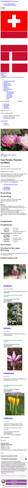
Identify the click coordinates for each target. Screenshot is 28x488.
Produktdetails (7, 188)
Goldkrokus (8, 418)
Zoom (2, 154)
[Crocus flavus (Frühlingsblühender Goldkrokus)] (15, 415)
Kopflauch (8, 286)
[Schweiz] (14, 30)
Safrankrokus (9, 373)
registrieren (5, 254)
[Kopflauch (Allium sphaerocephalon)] (15, 282)
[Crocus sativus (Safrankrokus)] (15, 370)
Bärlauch (7, 328)
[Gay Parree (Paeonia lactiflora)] (8, 154)
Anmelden (6, 106)
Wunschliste (6, 105)
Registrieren (6, 108)
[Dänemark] (14, 71)
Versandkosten (14, 182)
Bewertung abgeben (5, 166)
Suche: (2, 101)
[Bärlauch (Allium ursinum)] (15, 325)
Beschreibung (7, 187)
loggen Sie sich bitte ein (21, 253)
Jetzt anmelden (4, 121)
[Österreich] (14, 51)
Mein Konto (6, 104)
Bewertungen (7, 189)
